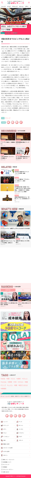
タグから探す (6, 451)
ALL (23, 290)
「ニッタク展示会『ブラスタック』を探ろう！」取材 (22, 180)
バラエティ (21, 433)
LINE (16, 121)
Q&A (4, 440)
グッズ (8, 6)
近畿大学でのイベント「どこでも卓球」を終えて (8, 241)
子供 (15, 382)
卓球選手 (3, 388)
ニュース (3, 6)
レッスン (10, 385)
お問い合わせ (6, 472)
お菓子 (19, 378)
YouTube (3, 382)
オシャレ (21, 6)
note (19, 414)
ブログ (20, 436)
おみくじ (5, 455)
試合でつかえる (23, 385)
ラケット (25, 378)
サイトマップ (6, 464)
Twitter (8, 121)
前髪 (16, 385)
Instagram (11, 415)
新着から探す (6, 444)
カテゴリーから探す (8, 447)
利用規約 (5, 467)
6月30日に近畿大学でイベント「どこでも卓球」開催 (22, 172)
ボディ (26, 6)
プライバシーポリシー (8, 469)
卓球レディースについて (8, 459)
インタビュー (6, 436)
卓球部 (10, 382)
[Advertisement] (15, 265)
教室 (26, 382)
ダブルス (21, 382)
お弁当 (3, 378)
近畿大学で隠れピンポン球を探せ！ (22, 241)
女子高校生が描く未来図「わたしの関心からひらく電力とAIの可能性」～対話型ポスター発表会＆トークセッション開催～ (22, 189)
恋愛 (8, 378)
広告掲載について (7, 462)
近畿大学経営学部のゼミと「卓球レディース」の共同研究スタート (22, 199)
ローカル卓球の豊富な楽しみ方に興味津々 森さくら (22, 157)
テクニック (15, 6)
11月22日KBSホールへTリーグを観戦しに (7, 157)
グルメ (4, 433)
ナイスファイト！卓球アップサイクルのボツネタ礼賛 (15, 228)
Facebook (12, 121)
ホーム (2, 396)
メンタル (21, 429)
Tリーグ (8, 118)
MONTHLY (8, 290)
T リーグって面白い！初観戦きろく (8, 143)
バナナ (13, 378)
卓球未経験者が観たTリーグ (22, 142)
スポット (21, 440)
